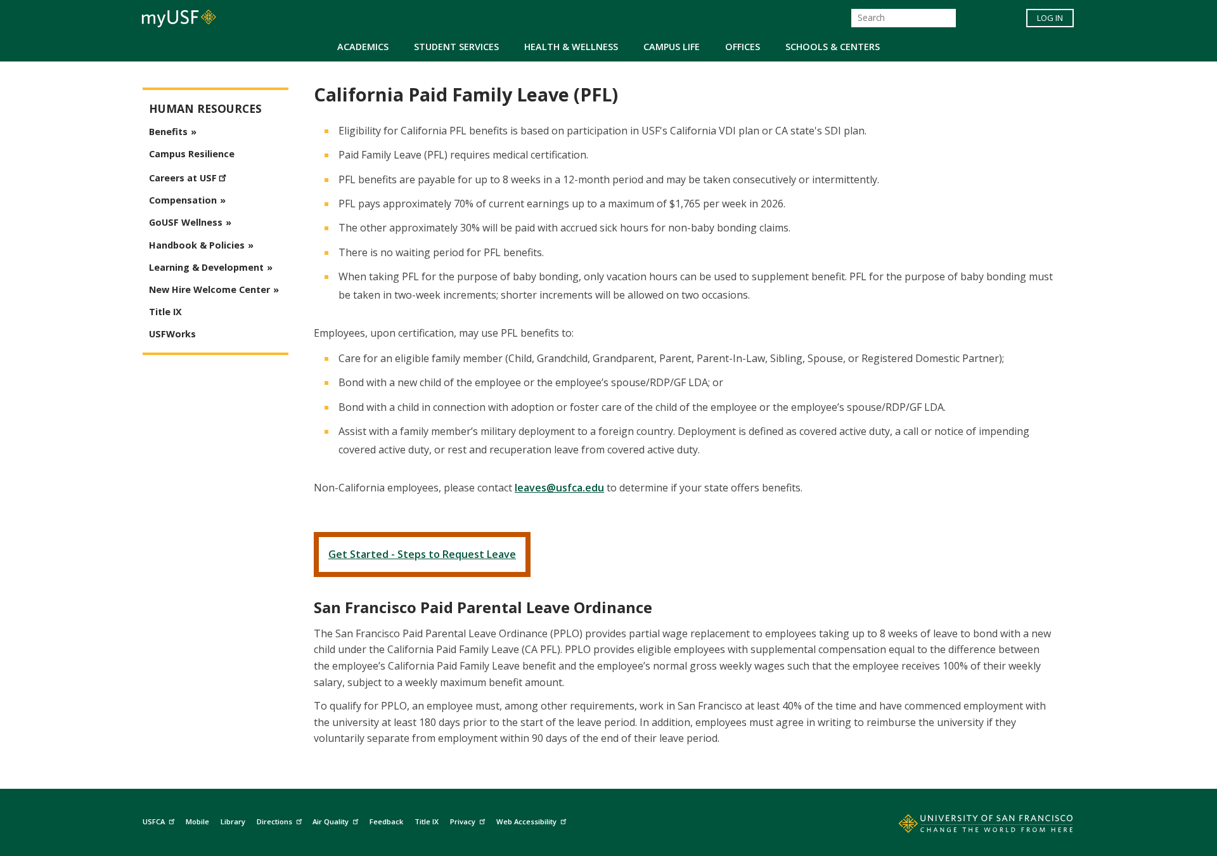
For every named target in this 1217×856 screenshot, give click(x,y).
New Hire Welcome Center (209, 289)
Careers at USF (183, 178)
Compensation (183, 200)
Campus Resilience (192, 154)
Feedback (386, 821)
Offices (742, 47)
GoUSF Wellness (185, 222)
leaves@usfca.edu (559, 488)
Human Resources (205, 109)
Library (233, 821)
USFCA (154, 821)
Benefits (168, 132)
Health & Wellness (571, 47)
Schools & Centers (832, 47)
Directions (274, 821)
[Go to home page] (971, 826)
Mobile (197, 821)
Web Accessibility (526, 821)
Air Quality (330, 821)
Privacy (462, 821)
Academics (363, 47)
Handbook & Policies (197, 245)
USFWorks (172, 334)
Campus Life (671, 47)
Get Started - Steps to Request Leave (422, 554)
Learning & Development (206, 267)
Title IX (165, 312)
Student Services (456, 47)
